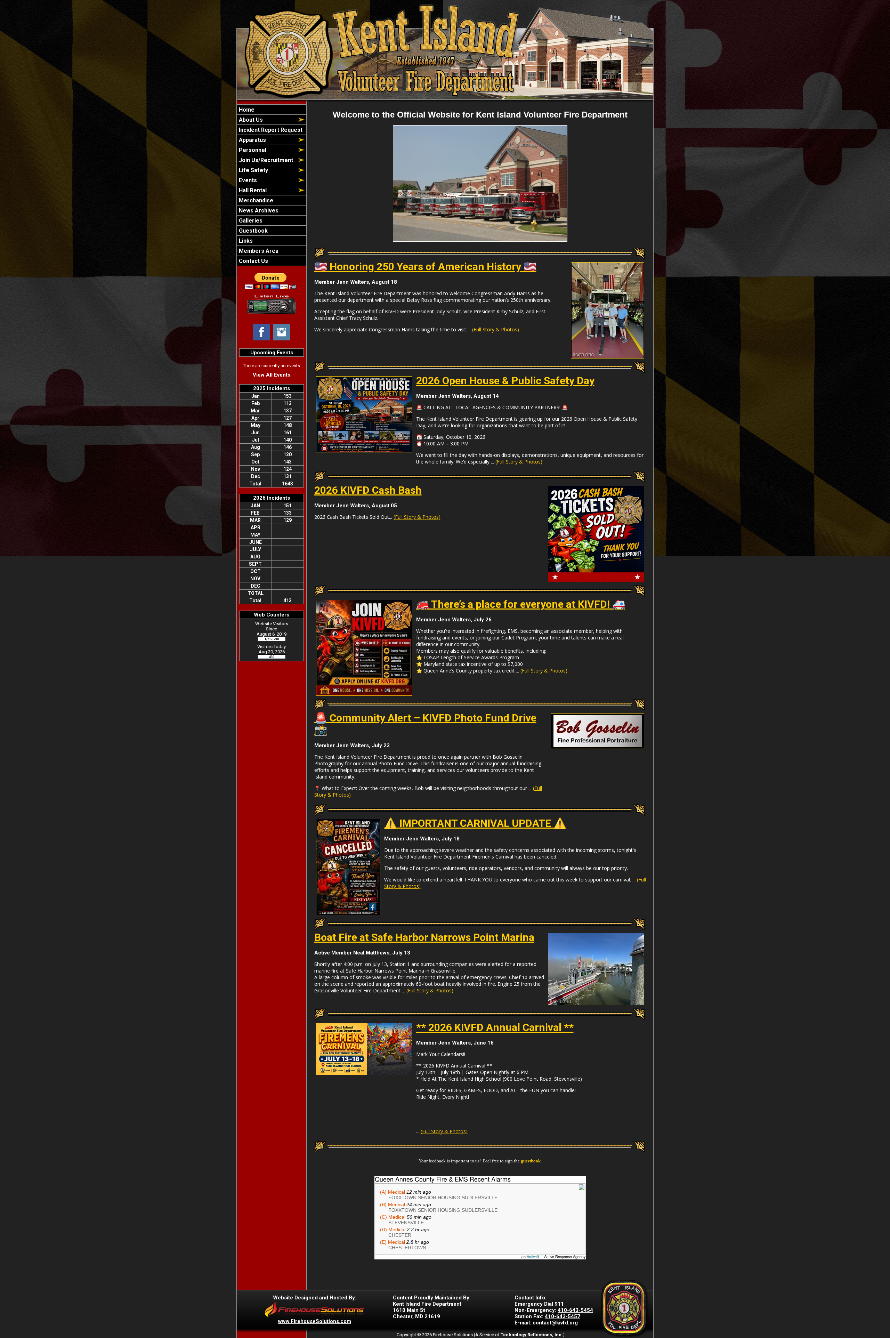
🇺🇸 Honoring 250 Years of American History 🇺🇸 (425, 266)
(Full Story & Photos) (495, 329)
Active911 (535, 1257)
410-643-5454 (575, 1310)
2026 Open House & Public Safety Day (505, 380)
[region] (271, 185)
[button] (267, 119)
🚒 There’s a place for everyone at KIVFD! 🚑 (520, 604)
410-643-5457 (562, 1316)
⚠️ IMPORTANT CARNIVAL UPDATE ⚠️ (475, 823)
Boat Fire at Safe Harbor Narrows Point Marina (424, 937)
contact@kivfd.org (555, 1323)
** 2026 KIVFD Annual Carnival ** (495, 1027)
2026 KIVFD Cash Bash (368, 490)
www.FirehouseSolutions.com (314, 1321)
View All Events (271, 375)
